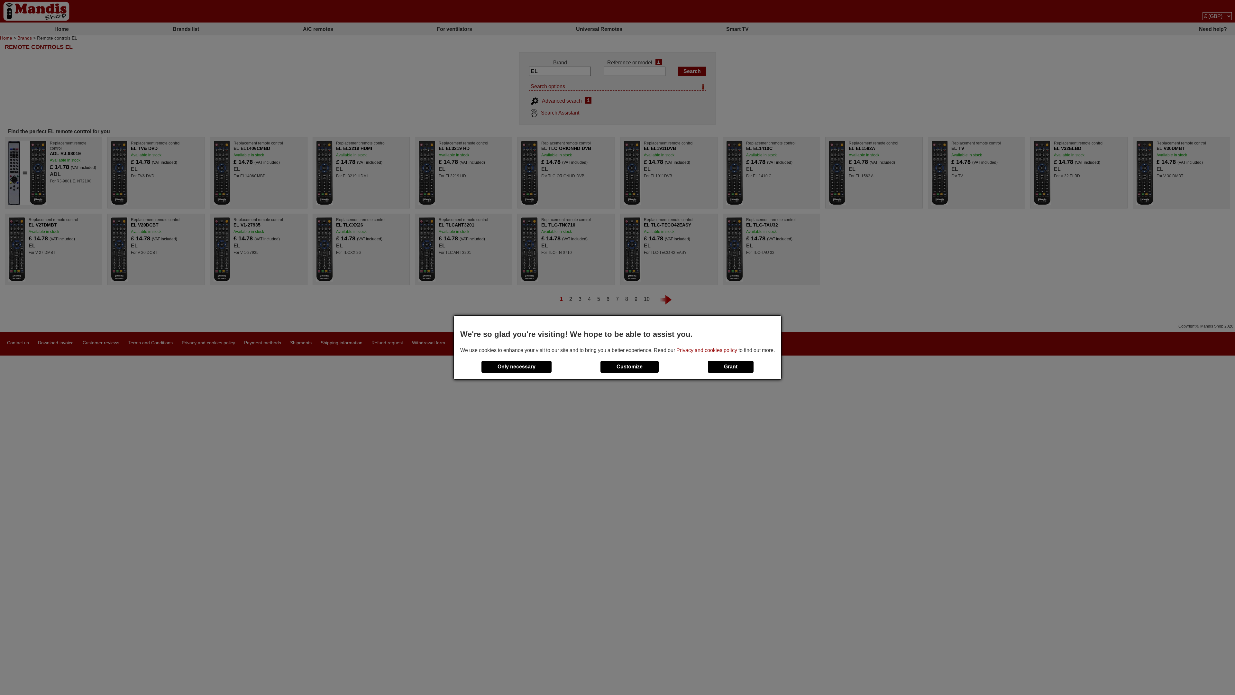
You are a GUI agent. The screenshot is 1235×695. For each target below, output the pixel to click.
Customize (630, 366)
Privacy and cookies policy (706, 350)
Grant (730, 366)
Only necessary (516, 366)
